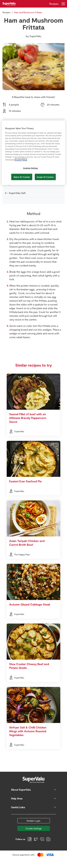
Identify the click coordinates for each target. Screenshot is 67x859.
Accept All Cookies (45, 177)
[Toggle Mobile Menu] (63, 4)
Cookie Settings (34, 828)
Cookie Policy (20, 160)
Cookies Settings (30, 168)
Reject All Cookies (22, 177)
